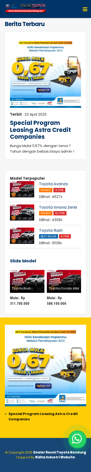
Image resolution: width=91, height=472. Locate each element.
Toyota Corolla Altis (64, 288)
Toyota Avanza (53, 184)
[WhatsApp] (77, 439)
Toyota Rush (51, 230)
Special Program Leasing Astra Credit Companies (40, 130)
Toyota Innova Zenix (58, 207)
